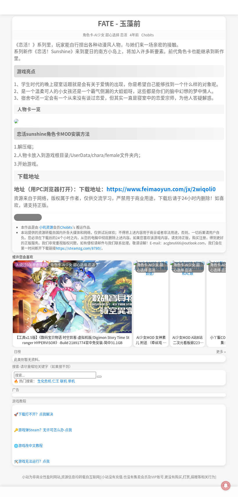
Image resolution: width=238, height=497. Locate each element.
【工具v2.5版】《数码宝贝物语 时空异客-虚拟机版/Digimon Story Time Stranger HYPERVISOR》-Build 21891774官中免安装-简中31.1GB (72, 340)
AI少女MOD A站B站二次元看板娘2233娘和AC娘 (187, 340)
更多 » (221, 351)
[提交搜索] (99, 377)
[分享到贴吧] (38, 217)
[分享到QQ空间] (24, 217)
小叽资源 (46, 227)
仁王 (55, 380)
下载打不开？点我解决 (33, 414)
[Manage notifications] (225, 485)
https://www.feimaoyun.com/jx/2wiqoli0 (161, 189)
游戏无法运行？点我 (32, 461)
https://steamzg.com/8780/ (78, 248)
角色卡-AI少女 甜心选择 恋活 (105, 34)
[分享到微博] (17, 217)
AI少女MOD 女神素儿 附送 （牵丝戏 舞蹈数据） (151, 340)
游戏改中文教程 (28, 445)
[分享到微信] (31, 217)
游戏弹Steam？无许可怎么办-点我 (43, 429)
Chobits (66, 227)
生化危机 (44, 380)
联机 (63, 380)
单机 (71, 380)
